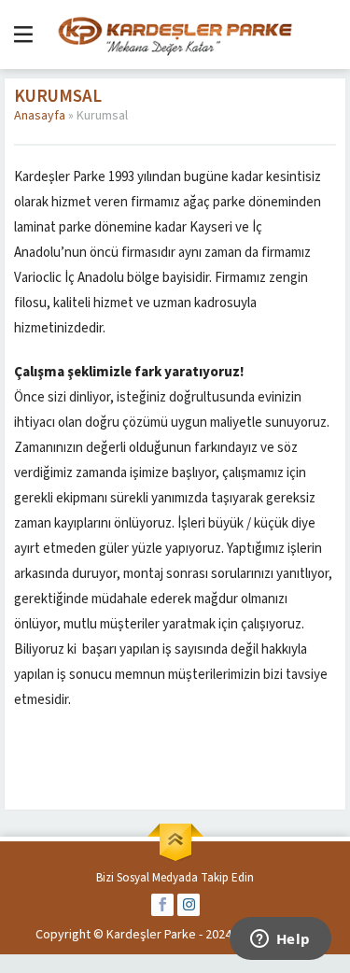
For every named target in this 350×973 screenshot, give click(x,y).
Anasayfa (39, 115)
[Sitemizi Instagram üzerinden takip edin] (188, 905)
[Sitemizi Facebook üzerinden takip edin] (162, 905)
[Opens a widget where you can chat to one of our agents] (280, 940)
